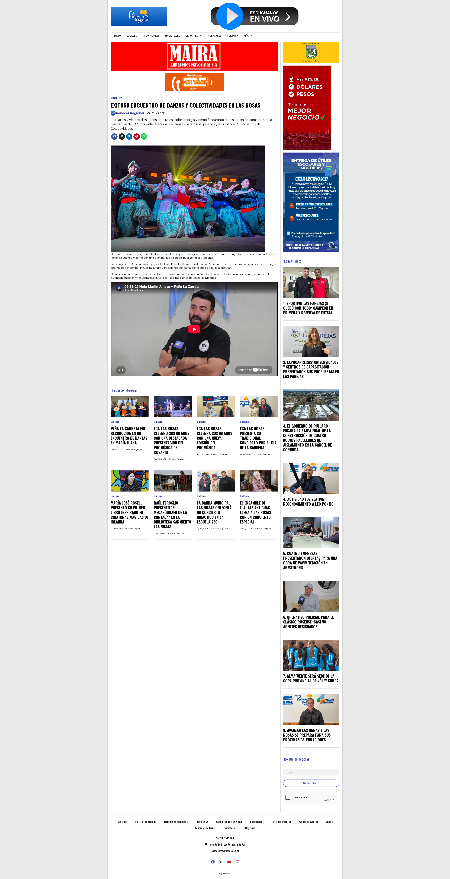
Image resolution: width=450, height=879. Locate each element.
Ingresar (250, 828)
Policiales (214, 35)
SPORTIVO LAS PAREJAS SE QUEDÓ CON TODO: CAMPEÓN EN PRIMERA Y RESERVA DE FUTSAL (308, 307)
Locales (131, 35)
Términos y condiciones (176, 821)
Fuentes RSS (201, 821)
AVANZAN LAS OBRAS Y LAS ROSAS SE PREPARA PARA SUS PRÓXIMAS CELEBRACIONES (307, 734)
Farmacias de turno (205, 828)
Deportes (192, 35)
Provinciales (151, 35)
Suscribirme (311, 783)
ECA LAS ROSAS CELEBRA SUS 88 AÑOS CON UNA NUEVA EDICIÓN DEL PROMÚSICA (214, 438)
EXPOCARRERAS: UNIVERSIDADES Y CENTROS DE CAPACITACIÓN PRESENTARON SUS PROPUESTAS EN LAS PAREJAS (311, 369)
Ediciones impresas (281, 821)
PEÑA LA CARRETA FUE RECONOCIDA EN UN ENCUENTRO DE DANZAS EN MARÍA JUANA (129, 435)
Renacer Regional (130, 113)
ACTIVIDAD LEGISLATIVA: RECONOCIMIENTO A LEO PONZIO (308, 501)
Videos (329, 821)
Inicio (117, 35)
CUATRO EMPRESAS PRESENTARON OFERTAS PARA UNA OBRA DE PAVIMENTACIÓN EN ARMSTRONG (310, 560)
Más (246, 35)
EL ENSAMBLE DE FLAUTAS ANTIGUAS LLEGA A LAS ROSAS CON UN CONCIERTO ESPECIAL (255, 512)
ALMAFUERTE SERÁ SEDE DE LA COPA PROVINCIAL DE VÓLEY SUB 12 (311, 678)
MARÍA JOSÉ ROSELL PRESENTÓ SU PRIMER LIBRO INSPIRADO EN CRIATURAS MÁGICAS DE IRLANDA (130, 512)
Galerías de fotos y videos (229, 821)
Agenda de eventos (308, 821)
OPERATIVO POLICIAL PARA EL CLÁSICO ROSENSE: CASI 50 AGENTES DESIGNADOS (308, 621)
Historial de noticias (145, 821)
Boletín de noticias (296, 759)
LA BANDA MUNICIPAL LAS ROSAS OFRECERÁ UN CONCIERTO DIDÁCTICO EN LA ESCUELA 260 (214, 512)
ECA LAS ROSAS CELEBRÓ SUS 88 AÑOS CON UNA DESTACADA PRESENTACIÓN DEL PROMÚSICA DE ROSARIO (171, 440)
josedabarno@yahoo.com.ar (225, 851)
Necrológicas (256, 821)
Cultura (232, 35)
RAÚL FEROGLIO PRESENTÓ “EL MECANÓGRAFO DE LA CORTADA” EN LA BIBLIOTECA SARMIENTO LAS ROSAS (172, 514)
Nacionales (172, 35)
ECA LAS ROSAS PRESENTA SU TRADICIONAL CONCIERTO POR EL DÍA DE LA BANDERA (258, 438)
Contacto (122, 821)
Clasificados (229, 828)
